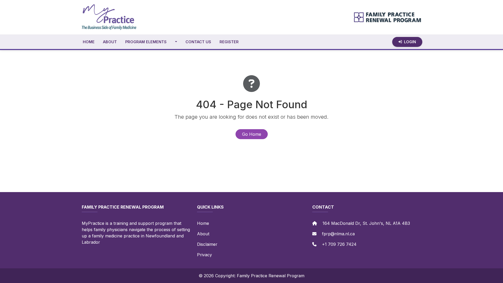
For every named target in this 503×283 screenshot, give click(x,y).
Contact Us (198, 42)
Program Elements (146, 42)
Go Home (251, 134)
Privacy (204, 254)
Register (229, 42)
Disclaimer (207, 244)
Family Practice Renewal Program (270, 275)
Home (89, 42)
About (110, 42)
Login (410, 42)
